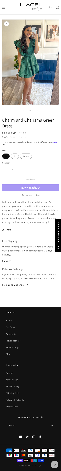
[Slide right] (37, 110)
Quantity (6, 163)
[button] (3, 7)
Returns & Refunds (15, 400)
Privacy (9, 373)
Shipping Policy (13, 393)
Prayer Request (13, 340)
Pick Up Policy (12, 386)
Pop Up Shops (12, 347)
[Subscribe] (51, 425)
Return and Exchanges (13, 284)
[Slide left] (24, 110)
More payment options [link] (30, 195)
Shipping (5, 137)
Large (26, 156)
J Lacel (26, 466)
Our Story (10, 327)
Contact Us (11, 334)
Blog (8, 354)
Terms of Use (12, 379)
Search (9, 320)
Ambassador (12, 406)
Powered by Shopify (35, 466)
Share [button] (8, 229)
